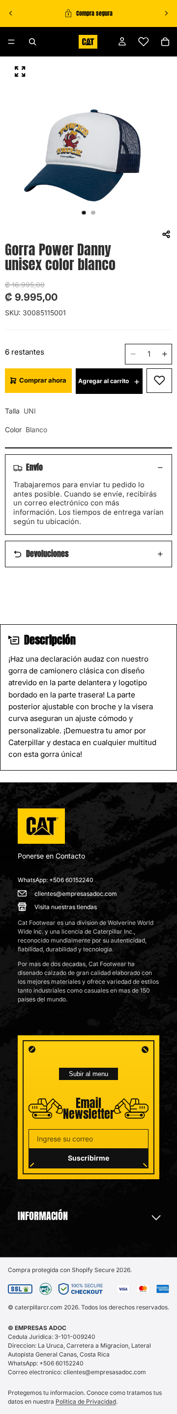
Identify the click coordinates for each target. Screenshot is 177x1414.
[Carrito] (165, 42)
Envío (34, 467)
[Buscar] (32, 42)
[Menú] (11, 41)
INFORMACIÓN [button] (43, 1216)
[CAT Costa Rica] (41, 826)
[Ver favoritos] (143, 42)
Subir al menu (88, 1074)
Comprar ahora (42, 380)
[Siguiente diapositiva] (166, 13)
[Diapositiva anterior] (11, 13)
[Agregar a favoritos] (159, 380)
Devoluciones (47, 553)
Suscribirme (88, 1158)
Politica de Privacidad (86, 1401)
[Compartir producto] (166, 234)
